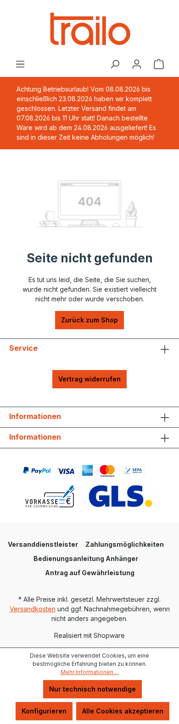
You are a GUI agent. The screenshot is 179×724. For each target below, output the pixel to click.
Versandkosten (33, 609)
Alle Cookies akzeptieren (122, 711)
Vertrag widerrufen (89, 379)
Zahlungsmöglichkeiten (124, 544)
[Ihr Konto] (137, 64)
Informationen (35, 416)
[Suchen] (115, 64)
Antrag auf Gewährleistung (89, 573)
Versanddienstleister (43, 544)
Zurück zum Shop (89, 320)
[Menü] (20, 64)
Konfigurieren (44, 711)
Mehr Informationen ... (90, 672)
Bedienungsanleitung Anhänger (86, 558)
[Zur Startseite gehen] (89, 29)
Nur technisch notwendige (92, 689)
